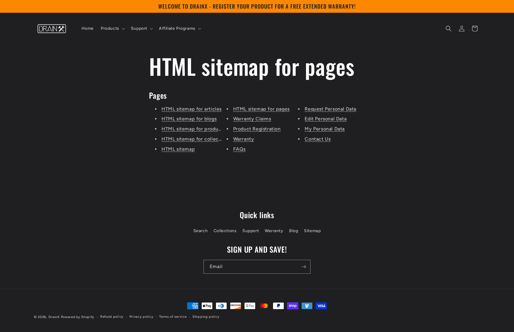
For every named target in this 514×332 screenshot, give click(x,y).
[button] (112, 28)
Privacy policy (141, 317)
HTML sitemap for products (193, 129)
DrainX (54, 317)
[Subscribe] (303, 267)
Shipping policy (206, 317)
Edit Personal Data (326, 119)
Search (200, 230)
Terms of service (173, 317)
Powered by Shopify (78, 317)
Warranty (243, 139)
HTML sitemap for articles (192, 109)
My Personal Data (325, 129)
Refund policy (111, 317)
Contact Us (317, 139)
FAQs (239, 149)
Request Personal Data (330, 109)
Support (250, 230)
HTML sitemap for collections (196, 139)
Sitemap (312, 230)
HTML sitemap (178, 149)
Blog (293, 230)
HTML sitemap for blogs (189, 119)
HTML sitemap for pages (261, 109)
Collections (225, 230)
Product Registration (257, 129)
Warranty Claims (252, 119)
